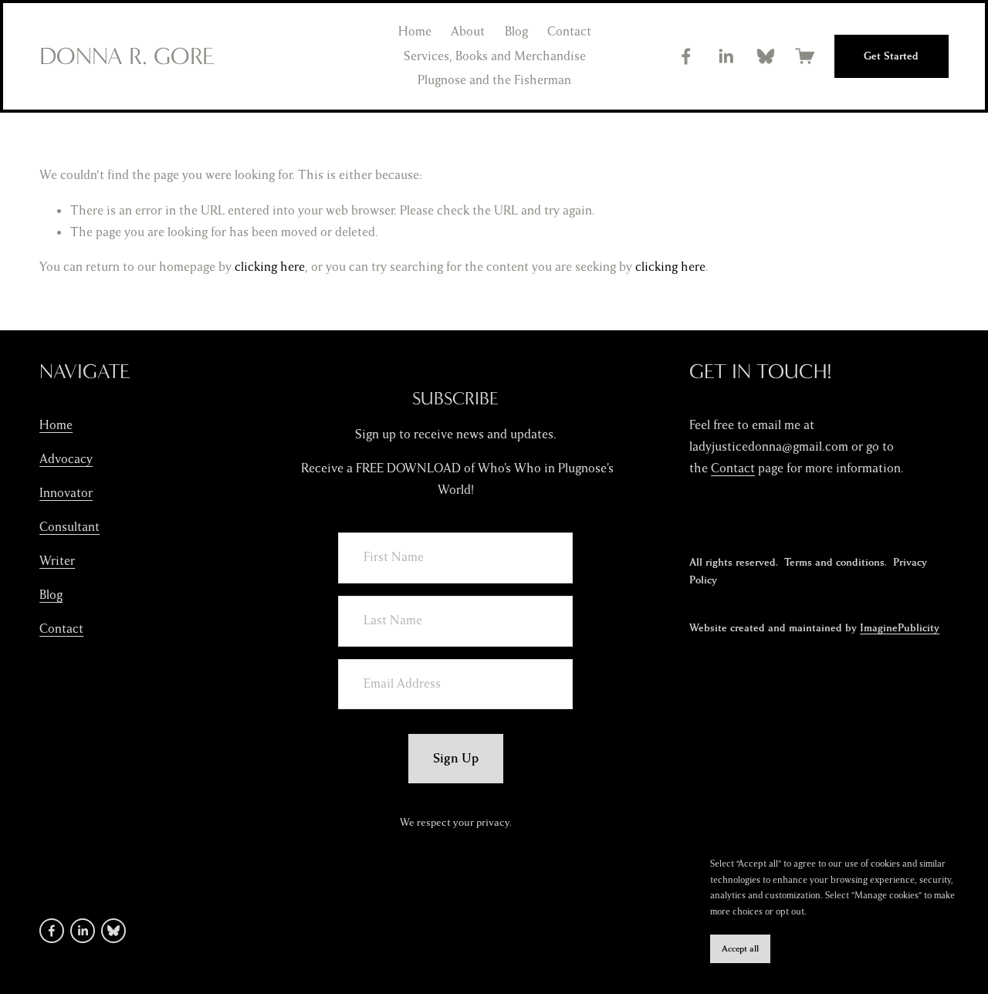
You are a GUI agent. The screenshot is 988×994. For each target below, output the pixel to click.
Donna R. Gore (127, 56)
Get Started (891, 56)
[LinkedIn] (726, 56)
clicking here (270, 267)
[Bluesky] (766, 56)
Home (414, 31)
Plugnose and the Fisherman (494, 80)
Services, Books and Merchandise (495, 56)
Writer (57, 561)
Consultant (69, 527)
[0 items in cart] (804, 56)
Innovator (66, 493)
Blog (516, 31)
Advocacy (66, 459)
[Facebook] (686, 56)
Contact (569, 31)
